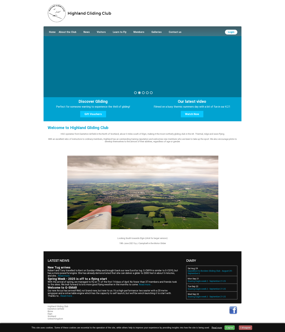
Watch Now (192, 114)
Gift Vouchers (93, 114)
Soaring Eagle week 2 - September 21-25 (207, 281)
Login (231, 32)
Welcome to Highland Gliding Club (78, 127)
